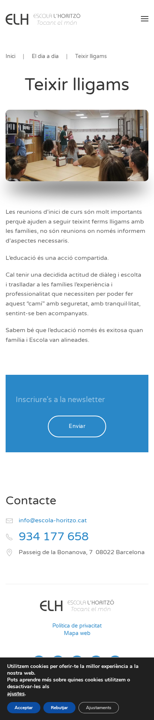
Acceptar (24, 708)
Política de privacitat (77, 626)
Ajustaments (98, 708)
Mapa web (77, 633)
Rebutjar (59, 708)
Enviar (77, 426)
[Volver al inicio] (43, 18)
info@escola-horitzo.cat (53, 520)
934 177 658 (54, 537)
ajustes (16, 693)
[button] (144, 18)
